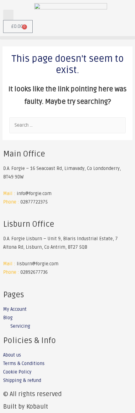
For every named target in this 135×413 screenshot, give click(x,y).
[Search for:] (67, 125)
